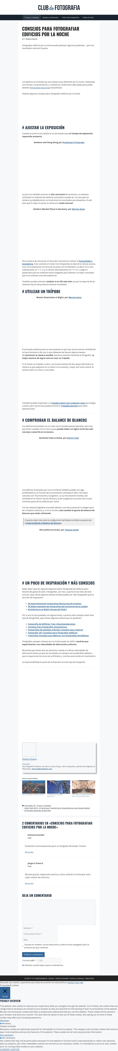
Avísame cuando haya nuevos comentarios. (44, 965)
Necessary (6, 1023)
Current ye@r (29, 960)
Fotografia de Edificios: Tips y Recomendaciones (51, 624)
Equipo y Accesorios (50, 17)
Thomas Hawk (72, 530)
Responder (29, 852)
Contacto (51, 978)
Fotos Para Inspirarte (70, 17)
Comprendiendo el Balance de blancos (43, 523)
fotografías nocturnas (40, 87)
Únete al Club (88, 17)
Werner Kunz (78, 209)
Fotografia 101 (30, 805)
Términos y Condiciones (77, 978)
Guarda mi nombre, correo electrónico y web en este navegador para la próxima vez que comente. (56, 946)
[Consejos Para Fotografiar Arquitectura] (58, 787)
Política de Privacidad (61, 978)
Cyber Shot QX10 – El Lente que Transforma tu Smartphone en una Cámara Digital (57, 808)
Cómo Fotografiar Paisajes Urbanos (33, 794)
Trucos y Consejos (32, 17)
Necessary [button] (4, 1020)
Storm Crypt (73, 438)
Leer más (79, 982)
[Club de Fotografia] (59, 7)
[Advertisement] (59, 66)
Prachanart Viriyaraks (73, 142)
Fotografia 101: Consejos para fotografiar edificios (52, 632)
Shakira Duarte (29, 759)
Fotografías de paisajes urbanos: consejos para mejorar (55, 630)
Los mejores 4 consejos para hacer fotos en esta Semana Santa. (82, 795)
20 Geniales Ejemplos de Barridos (37, 810)
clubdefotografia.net (41, 978)
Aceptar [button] (70, 982)
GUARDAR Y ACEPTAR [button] (9, 1049)
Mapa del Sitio (89, 978)
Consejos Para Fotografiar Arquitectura (47, 627)
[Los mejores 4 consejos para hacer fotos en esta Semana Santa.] (83, 787)
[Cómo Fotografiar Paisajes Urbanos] (33, 787)
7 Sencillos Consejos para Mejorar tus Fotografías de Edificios (58, 635)
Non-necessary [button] (7, 1035)
